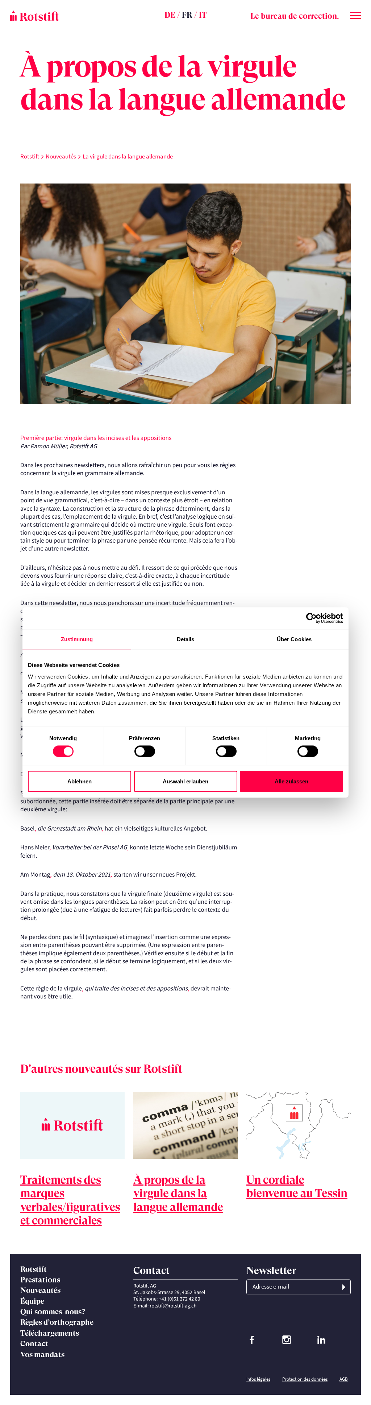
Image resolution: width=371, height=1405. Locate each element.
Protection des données (305, 1379)
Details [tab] (186, 639)
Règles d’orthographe (56, 1322)
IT (203, 15)
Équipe (32, 1301)
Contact (34, 1343)
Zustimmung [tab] (77, 639)
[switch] (144, 751)
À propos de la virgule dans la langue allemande (178, 1193)
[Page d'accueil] (68, 15)
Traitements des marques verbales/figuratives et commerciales (70, 1200)
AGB (343, 1379)
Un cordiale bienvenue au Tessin (296, 1186)
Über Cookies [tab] (294, 639)
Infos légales (258, 1379)
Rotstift (29, 156)
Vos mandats (42, 1354)
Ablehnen (79, 781)
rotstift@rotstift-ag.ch (173, 1305)
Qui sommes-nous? (52, 1311)
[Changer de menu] (355, 14)
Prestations (40, 1280)
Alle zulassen (291, 781)
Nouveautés (61, 156)
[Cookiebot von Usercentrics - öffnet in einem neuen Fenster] (311, 618)
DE (169, 15)
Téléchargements (49, 1333)
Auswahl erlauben (185, 781)
